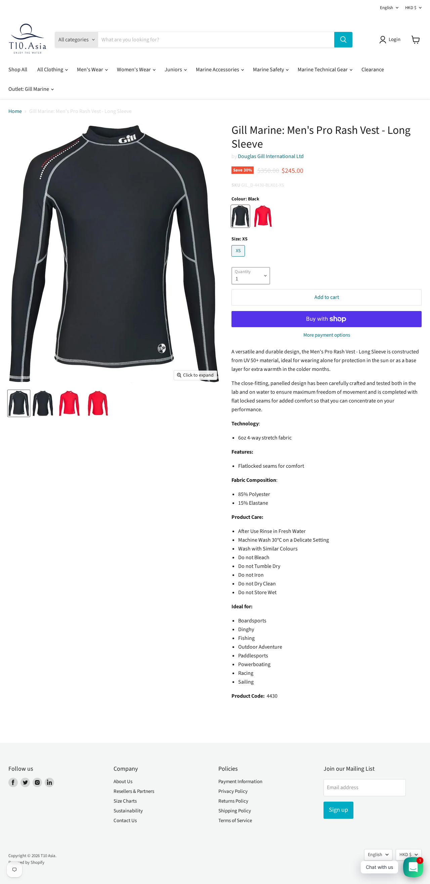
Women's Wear (134, 69)
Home (15, 111)
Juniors (174, 69)
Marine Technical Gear (323, 69)
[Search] (343, 39)
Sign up (338, 810)
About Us (123, 781)
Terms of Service (235, 820)
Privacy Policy (233, 791)
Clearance (372, 69)
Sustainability (128, 810)
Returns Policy (233, 801)
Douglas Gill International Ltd (271, 156)
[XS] (239, 258)
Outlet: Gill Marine (29, 89)
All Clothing (50, 69)
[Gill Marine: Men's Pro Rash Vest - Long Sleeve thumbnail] (19, 403)
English (386, 8)
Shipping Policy (234, 810)
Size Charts (125, 801)
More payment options (326, 335)
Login (394, 39)
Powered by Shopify (26, 862)
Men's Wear (90, 69)
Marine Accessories (218, 69)
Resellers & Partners (134, 791)
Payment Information (240, 781)
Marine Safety (269, 69)
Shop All (17, 69)
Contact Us (125, 820)
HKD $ (410, 8)
